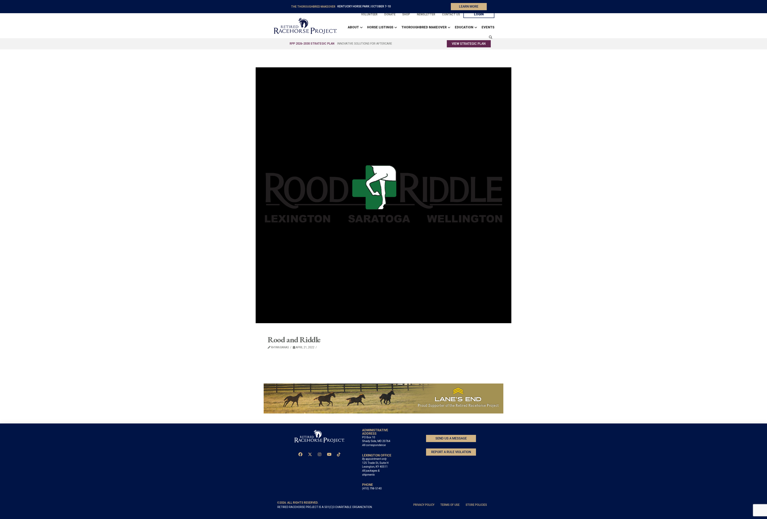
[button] (489, 37)
